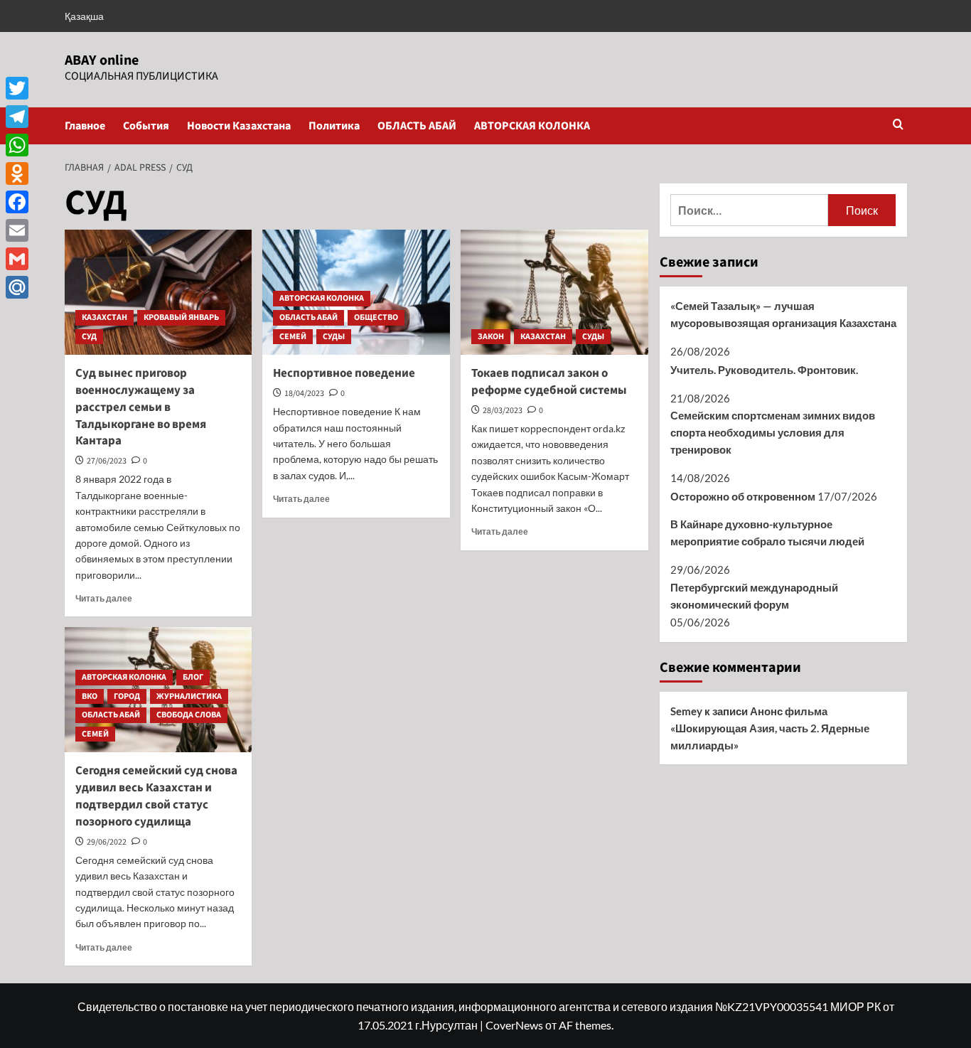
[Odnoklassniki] (17, 173)
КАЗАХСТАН (104, 317)
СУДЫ (334, 337)
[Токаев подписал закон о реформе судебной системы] (554, 292)
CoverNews (514, 1025)
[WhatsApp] (17, 145)
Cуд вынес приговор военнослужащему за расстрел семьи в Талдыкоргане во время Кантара (140, 407)
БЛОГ (193, 677)
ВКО (89, 696)
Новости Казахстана (239, 126)
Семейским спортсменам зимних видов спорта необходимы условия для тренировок (772, 432)
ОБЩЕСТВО (376, 317)
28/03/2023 (502, 411)
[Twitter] (17, 88)
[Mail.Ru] (17, 287)
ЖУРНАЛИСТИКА (189, 696)
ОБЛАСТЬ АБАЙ (416, 126)
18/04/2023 (304, 393)
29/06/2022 (107, 842)
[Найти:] (749, 210)
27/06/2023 (107, 461)
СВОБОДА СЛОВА (188, 715)
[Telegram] (17, 116)
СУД (89, 337)
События (146, 126)
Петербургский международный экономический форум (754, 596)
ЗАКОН (491, 337)
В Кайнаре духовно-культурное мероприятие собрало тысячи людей (767, 532)
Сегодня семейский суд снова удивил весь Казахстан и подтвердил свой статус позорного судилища (156, 796)
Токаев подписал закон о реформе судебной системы (549, 382)
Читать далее (103, 598)
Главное (85, 126)
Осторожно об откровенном (742, 496)
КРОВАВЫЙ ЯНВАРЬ (181, 317)
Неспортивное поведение (344, 373)
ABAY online (102, 60)
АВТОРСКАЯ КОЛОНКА (532, 126)
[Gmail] (17, 259)
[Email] (17, 230)
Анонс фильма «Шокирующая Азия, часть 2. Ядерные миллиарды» (769, 728)
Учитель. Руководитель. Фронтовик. (764, 369)
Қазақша (84, 16)
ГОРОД (127, 696)
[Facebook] (17, 202)
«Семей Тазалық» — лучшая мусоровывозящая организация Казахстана (783, 314)
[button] (898, 125)
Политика (334, 126)
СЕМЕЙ (292, 337)
